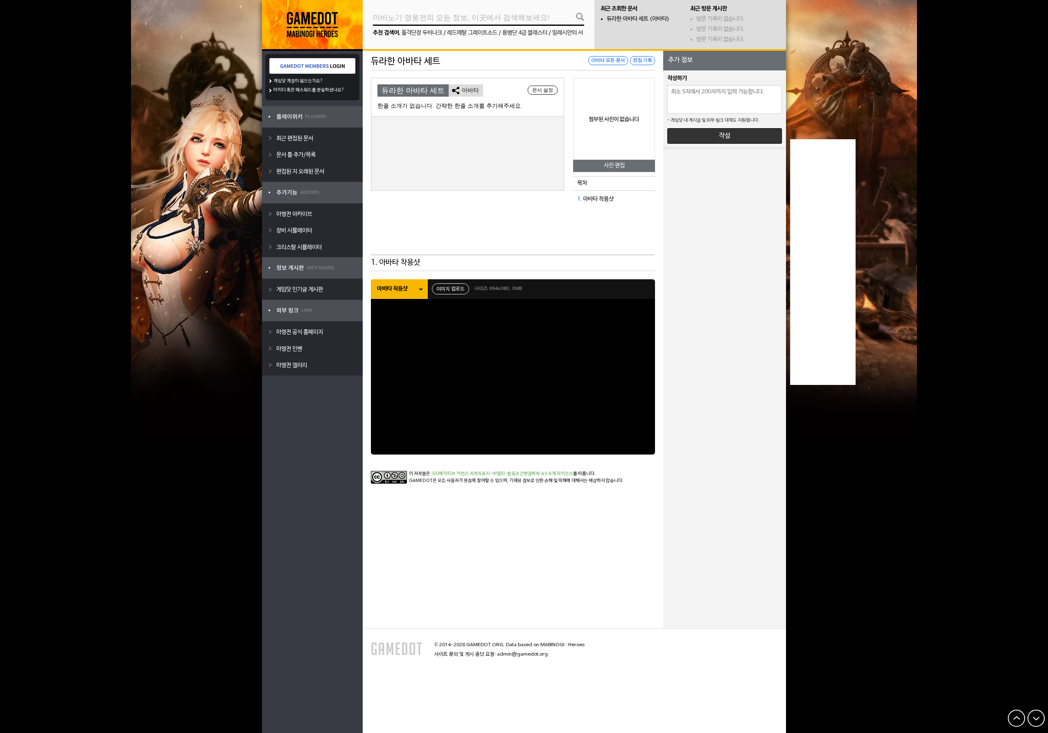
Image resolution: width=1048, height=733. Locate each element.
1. (579, 199)
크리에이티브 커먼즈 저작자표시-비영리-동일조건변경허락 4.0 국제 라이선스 (502, 473)
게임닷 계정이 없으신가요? (298, 81)
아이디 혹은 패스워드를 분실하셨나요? (308, 90)
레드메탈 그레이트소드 (472, 33)
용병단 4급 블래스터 (524, 33)
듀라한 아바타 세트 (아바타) (638, 19)
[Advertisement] (513, 234)
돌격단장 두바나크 (422, 33)
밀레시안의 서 (567, 33)
